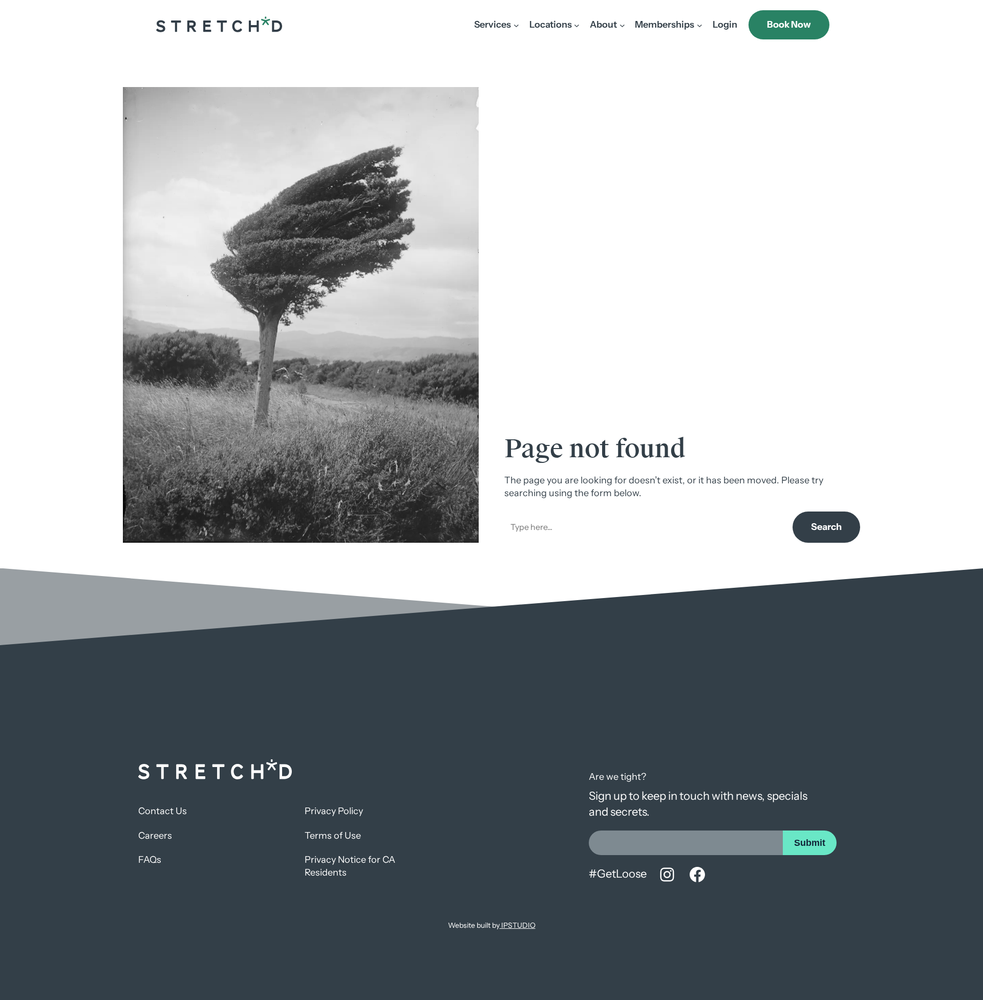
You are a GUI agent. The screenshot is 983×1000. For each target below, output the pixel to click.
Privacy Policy (334, 811)
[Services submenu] (516, 25)
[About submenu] (622, 25)
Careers (155, 835)
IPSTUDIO (518, 925)
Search (826, 527)
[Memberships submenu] (699, 25)
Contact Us (162, 811)
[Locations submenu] (577, 25)
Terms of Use (333, 835)
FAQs (149, 859)
